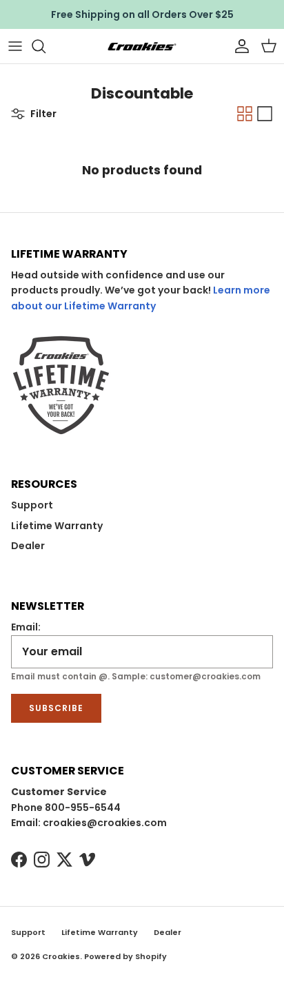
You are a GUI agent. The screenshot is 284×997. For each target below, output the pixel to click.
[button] (269, 46)
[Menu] (15, 46)
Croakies (61, 956)
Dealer (28, 546)
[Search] (45, 46)
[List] (264, 113)
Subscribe (56, 708)
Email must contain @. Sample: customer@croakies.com (136, 676)
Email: (26, 627)
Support (32, 505)
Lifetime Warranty (57, 526)
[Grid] (244, 113)
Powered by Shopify (125, 956)
